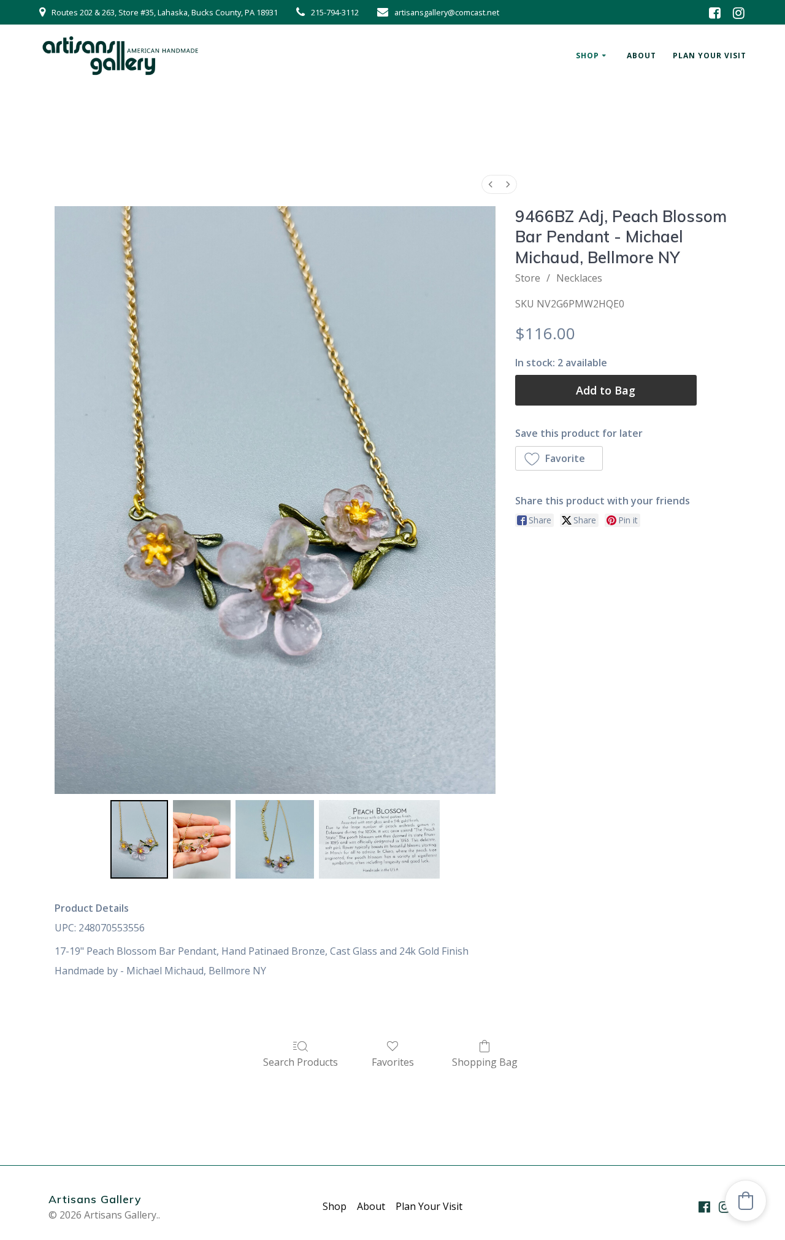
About (641, 55)
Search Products (300, 1061)
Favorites (393, 1061)
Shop (587, 55)
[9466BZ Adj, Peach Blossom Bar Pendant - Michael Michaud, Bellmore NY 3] (379, 839)
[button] (559, 458)
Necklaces (579, 278)
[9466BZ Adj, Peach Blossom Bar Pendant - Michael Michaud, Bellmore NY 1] (202, 839)
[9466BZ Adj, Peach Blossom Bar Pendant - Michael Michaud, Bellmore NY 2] (275, 839)
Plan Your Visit (709, 55)
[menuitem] (490, 184)
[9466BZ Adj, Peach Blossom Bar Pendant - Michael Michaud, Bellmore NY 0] (139, 839)
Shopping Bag (485, 1061)
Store (527, 278)
